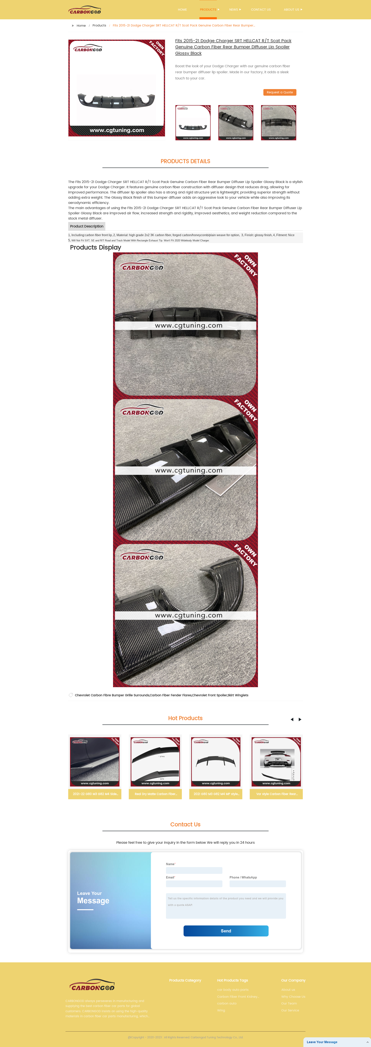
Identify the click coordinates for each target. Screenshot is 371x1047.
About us (291, 9)
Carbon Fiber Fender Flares (170, 695)
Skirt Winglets (238, 695)
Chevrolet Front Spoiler (209, 695)
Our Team (289, 1003)
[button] (292, 719)
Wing (221, 1010)
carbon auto (227, 1003)
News (233, 9)
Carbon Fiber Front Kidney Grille (237, 996)
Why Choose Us (293, 996)
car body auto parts (232, 989)
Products (208, 9)
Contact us (261, 9)
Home (182, 9)
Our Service (290, 1010)
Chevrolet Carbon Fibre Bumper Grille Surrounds (112, 695)
